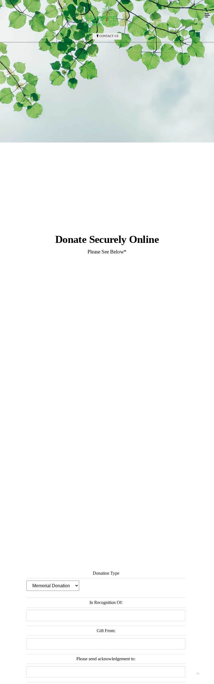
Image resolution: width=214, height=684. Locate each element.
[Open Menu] (207, 16)
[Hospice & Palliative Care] (101, 15)
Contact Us (108, 36)
